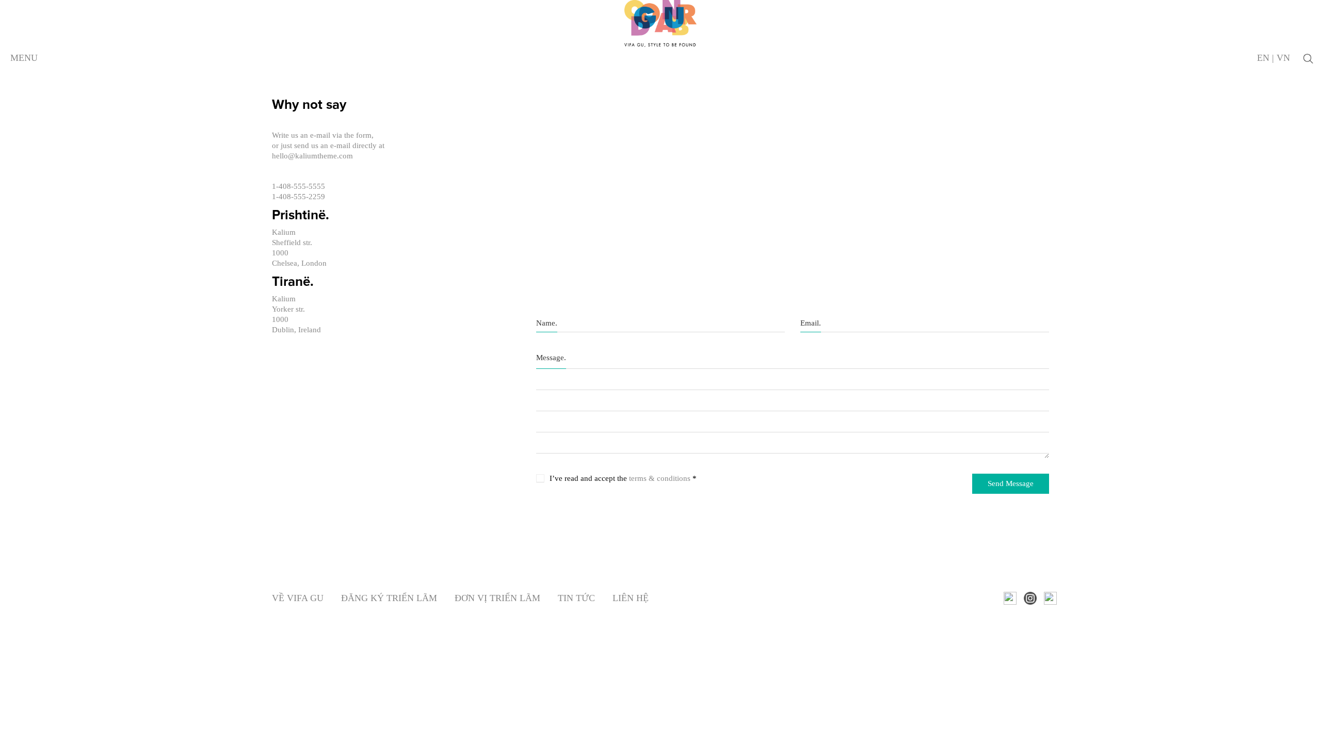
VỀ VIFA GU (298, 598)
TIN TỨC (576, 598)
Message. (551, 357)
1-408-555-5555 (298, 186)
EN (1263, 58)
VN (1283, 58)
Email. (810, 323)
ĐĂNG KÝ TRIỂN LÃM (389, 598)
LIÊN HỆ (631, 598)
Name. (546, 323)
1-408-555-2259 (298, 196)
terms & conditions (659, 478)
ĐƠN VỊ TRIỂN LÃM (497, 598)
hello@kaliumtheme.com (312, 156)
